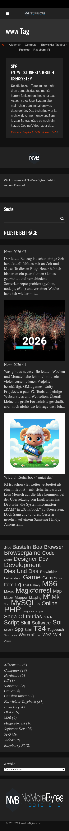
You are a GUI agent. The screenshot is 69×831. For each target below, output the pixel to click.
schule (48, 617)
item (8, 584)
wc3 (47, 635)
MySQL (23, 602)
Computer (11, 670)
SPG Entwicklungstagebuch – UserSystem (34, 72)
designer (25, 558)
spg (19, 629)
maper (8, 597)
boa (37, 546)
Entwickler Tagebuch (22, 132)
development (22, 564)
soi (57, 622)
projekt (39, 611)
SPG (37, 132)
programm (28, 611)
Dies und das (21, 571)
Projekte (10, 706)
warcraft (27, 634)
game (32, 577)
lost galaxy (31, 585)
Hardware (11, 675)
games (49, 577)
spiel (28, 630)
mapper (21, 597)
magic (9, 591)
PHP (12, 609)
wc (39, 635)
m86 (49, 583)
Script (11, 622)
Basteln (21, 546)
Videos (45, 132)
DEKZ (9, 711)
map (57, 591)
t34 (39, 628)
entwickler (48, 572)
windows (7, 641)
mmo (6, 604)
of (39, 604)
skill (25, 622)
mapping (35, 597)
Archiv (9, 764)
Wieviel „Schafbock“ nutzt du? (28, 477)
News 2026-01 (15, 364)
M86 (7, 717)
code (48, 553)
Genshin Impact (16, 695)
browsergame (22, 552)
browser (53, 547)
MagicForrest (14, 722)
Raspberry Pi (14, 745)
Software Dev (14, 728)
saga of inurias (23, 616)
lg (18, 584)
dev (43, 558)
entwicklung (12, 578)
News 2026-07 (15, 251)
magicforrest (33, 590)
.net (7, 548)
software (41, 622)
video (14, 635)
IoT (6, 680)
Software (11, 685)
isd (60, 578)
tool (6, 635)
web (57, 635)
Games (9, 690)
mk (56, 596)
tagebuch (56, 630)
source (8, 629)
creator (8, 560)
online (50, 603)
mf (46, 596)
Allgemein (12, 664)
